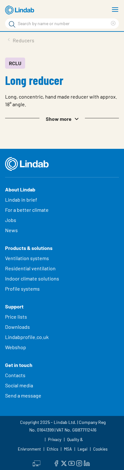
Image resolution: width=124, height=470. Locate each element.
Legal (82, 449)
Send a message (23, 395)
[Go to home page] (20, 10)
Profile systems (22, 289)
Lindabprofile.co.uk (27, 337)
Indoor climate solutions (32, 278)
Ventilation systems (27, 258)
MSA (68, 449)
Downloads (17, 327)
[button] (62, 118)
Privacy (54, 439)
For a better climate (27, 210)
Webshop (15, 347)
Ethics (52, 449)
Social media (19, 385)
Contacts (15, 375)
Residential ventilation (30, 268)
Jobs (10, 220)
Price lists (16, 317)
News (11, 230)
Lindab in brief (21, 200)
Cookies (100, 449)
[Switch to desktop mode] (36, 462)
